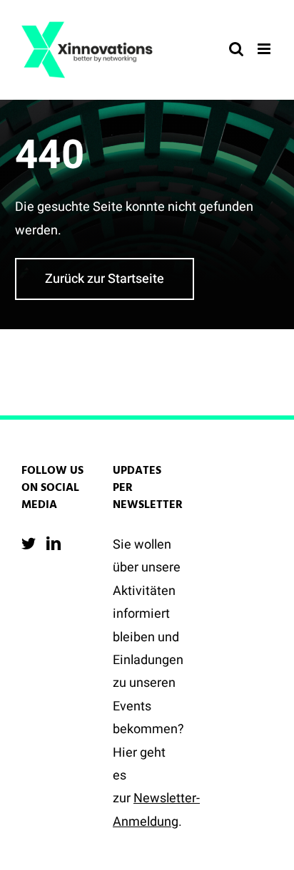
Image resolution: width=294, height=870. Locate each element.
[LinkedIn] (53, 544)
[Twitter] (28, 544)
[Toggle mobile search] (236, 48)
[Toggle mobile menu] (265, 48)
